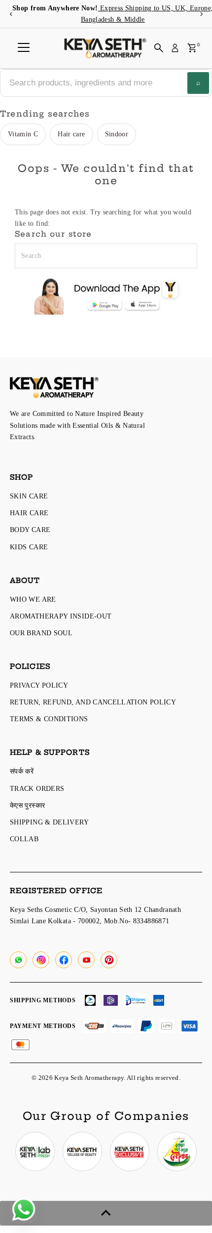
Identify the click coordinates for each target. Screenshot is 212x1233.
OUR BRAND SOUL (41, 633)
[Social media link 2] (82, 1151)
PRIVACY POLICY (39, 685)
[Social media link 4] (177, 1151)
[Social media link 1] (35, 1151)
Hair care (71, 134)
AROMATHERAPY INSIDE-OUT (60, 616)
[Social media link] (18, 959)
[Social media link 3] (129, 1151)
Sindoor (117, 134)
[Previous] (11, 14)
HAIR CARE (29, 513)
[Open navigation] (24, 48)
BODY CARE (30, 530)
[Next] (201, 14)
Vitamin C (23, 134)
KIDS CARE (29, 547)
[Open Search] (158, 47)
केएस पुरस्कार (27, 805)
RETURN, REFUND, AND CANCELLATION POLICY (93, 702)
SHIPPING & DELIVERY (49, 822)
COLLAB (24, 839)
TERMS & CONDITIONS (49, 719)
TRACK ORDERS (37, 788)
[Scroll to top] (106, 1213)
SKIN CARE (29, 496)
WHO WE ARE (33, 599)
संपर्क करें (22, 771)
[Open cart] (192, 47)
